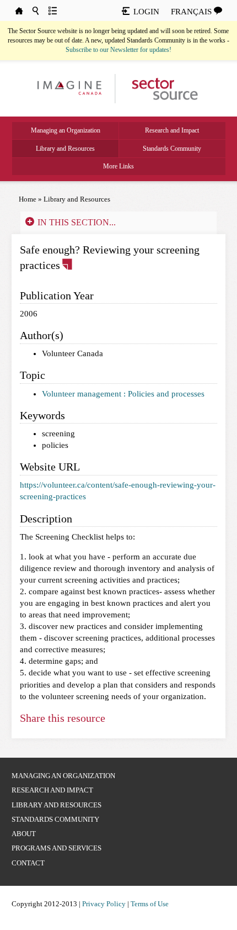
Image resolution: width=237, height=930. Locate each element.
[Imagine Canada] (160, 87)
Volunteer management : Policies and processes (123, 393)
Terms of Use (150, 904)
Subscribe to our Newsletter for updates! (118, 50)
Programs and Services (56, 848)
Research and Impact (172, 130)
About (24, 833)
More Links (118, 166)
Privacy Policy (104, 904)
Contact (28, 863)
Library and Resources (65, 148)
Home (27, 199)
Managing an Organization (65, 130)
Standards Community (172, 148)
